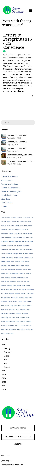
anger (12, 261)
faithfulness (20, 281)
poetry (11, 305)
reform (28, 309)
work (32, 329)
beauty (17, 265)
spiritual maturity (10, 321)
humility (24, 289)
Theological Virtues (17, 253)
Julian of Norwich (17, 237)
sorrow (3, 321)
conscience (4, 269)
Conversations (7, 180)
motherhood (4, 301)
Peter (15, 245)
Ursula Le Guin (9, 257)
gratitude (19, 285)
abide (31, 257)
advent (8, 261)
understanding (12, 329)
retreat (13, 317)
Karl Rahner (26, 237)
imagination (30, 289)
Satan (17, 249)
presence (29, 305)
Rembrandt (26, 245)
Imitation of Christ (27, 233)
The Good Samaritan (6, 253)
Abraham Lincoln (5, 217)
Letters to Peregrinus (10, 188)
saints (17, 317)
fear (28, 281)
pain (2, 305)
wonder (28, 329)
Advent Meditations (9, 177)
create (29, 269)
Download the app (18, 428)
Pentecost (3, 245)
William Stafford (18, 257)
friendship (9, 285)
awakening (4, 265)
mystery (15, 301)
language (11, 293)
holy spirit (15, 289)
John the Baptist (8, 237)
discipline (28, 273)
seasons (27, 317)
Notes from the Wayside (11, 191)
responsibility (4, 317)
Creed (8, 225)
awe (9, 265)
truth (6, 329)
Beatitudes (19, 217)
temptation (17, 325)
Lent (31, 237)
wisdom (23, 329)
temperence (11, 325)
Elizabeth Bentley (19, 225)
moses (30, 297)
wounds (8, 333)
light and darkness (5, 297)
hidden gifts (9, 289)
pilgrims (7, 305)
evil (8, 281)
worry (3, 333)
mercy (26, 297)
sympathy (28, 321)
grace (14, 285)
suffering (22, 321)
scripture (22, 317)
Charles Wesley (15, 221)
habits (23, 285)
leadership (17, 293)
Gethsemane (25, 229)
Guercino (11, 233)
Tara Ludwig (6, 203)
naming (20, 301)
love (12, 297)
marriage (21, 297)
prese (2, 309)
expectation (13, 281)
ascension (17, 261)
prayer (24, 305)
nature (24, 301)
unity (18, 329)
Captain (8, 221)
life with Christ (30, 293)
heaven (3, 289)
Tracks (4, 206)
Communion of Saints (25, 221)
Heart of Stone (18, 233)
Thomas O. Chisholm (28, 253)
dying (2, 277)
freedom (3, 285)
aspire (22, 261)
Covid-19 (3, 225)
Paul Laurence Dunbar (27, 241)
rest (10, 317)
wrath (12, 333)
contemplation (11, 269)
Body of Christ (26, 217)
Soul (21, 249)
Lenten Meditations (9, 184)
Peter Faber (10, 245)
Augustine (13, 217)
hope (20, 289)
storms (17, 321)
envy (27, 277)
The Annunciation (27, 249)
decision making (14, 273)
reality (17, 309)
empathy (13, 277)
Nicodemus (11, 241)
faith (25, 281)
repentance (18, 313)
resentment (25, 313)
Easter (12, 225)
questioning (11, 309)
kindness (6, 293)
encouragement (20, 277)
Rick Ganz (5, 199)
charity (27, 265)
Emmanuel (4, 229)
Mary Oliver (4, 241)
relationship (11, 313)
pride (6, 309)
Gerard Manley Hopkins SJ (14, 229)
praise (19, 305)
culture (3, 273)
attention (27, 261)
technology (4, 325)
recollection (22, 309)
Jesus (2, 237)
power (15, 305)
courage (25, 269)
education (7, 277)
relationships (4, 313)
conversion (19, 269)
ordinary (29, 301)
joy (2, 293)
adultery (3, 261)
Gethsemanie (4, 233)
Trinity (3, 257)
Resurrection (4, 249)
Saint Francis (12, 249)
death (7, 273)
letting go (23, 293)
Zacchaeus (26, 257)
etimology (3, 281)
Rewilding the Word (9, 195)
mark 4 (16, 297)
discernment (22, 273)
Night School (18, 241)
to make (23, 325)
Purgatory (19, 245)
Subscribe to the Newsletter (18, 437)
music (10, 301)
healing (28, 285)
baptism (13, 265)
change (22, 265)
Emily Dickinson (28, 225)
